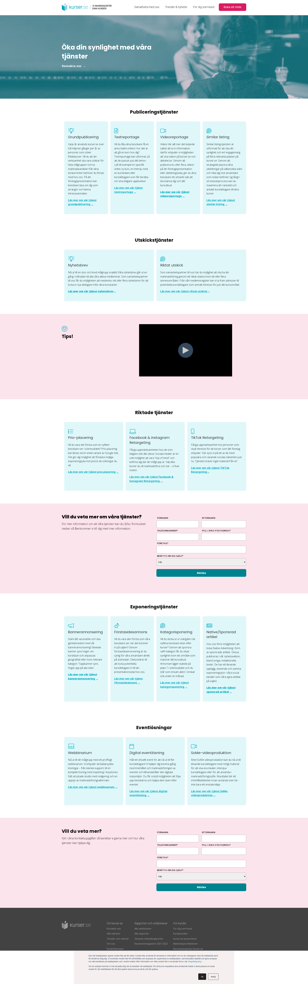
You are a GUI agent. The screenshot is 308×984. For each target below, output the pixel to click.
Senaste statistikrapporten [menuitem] (148, 938)
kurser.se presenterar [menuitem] (185, 938)
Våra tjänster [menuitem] (113, 933)
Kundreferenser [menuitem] (115, 948)
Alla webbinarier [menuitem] (142, 928)
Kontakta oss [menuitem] (114, 928)
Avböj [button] (213, 976)
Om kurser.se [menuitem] (115, 923)
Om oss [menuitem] (111, 943)
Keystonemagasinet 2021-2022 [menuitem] (151, 943)
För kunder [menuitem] (179, 923)
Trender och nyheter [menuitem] (118, 938)
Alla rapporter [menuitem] (141, 933)
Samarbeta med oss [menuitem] (146, 7)
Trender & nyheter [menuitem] (176, 7)
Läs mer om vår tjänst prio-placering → (93, 472)
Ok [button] (202, 976)
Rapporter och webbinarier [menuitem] (151, 923)
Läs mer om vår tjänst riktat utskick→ (185, 291)
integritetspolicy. (195, 961)
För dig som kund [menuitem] (203, 7)
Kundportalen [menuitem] (180, 933)
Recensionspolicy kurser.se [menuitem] (188, 948)
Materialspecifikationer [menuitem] (185, 943)
